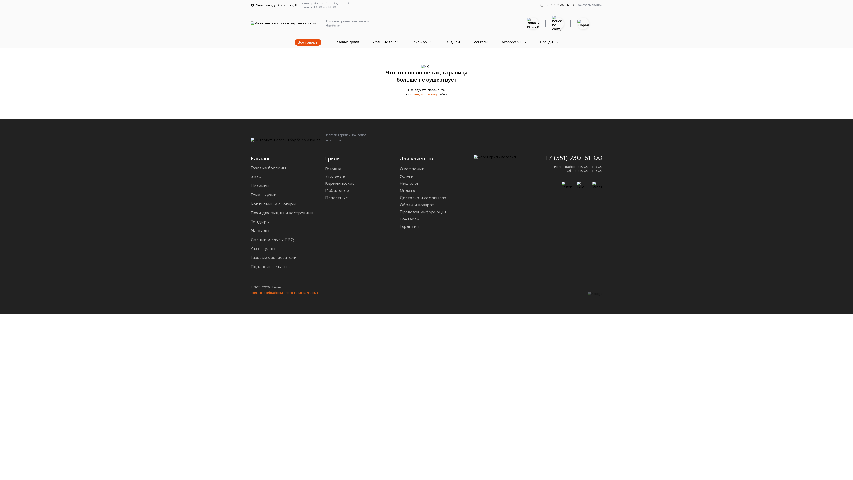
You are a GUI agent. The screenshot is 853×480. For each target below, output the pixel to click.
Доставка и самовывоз (423, 198)
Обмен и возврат (417, 205)
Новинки (260, 186)
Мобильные (337, 191)
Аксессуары (511, 42)
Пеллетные (336, 198)
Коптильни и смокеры (273, 204)
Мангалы (480, 42)
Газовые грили (347, 42)
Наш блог (409, 184)
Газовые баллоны (268, 168)
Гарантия (409, 227)
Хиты (256, 177)
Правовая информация (423, 212)
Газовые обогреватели (274, 258)
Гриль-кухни (421, 42)
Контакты (410, 219)
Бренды (546, 42)
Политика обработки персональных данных (284, 292)
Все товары (308, 42)
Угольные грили (385, 42)
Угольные (335, 176)
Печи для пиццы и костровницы (284, 213)
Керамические (340, 184)
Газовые (333, 169)
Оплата (407, 191)
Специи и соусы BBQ (272, 240)
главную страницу (424, 94)
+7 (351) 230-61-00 (559, 5)
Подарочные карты (271, 267)
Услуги (407, 176)
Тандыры (452, 42)
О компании (412, 169)
